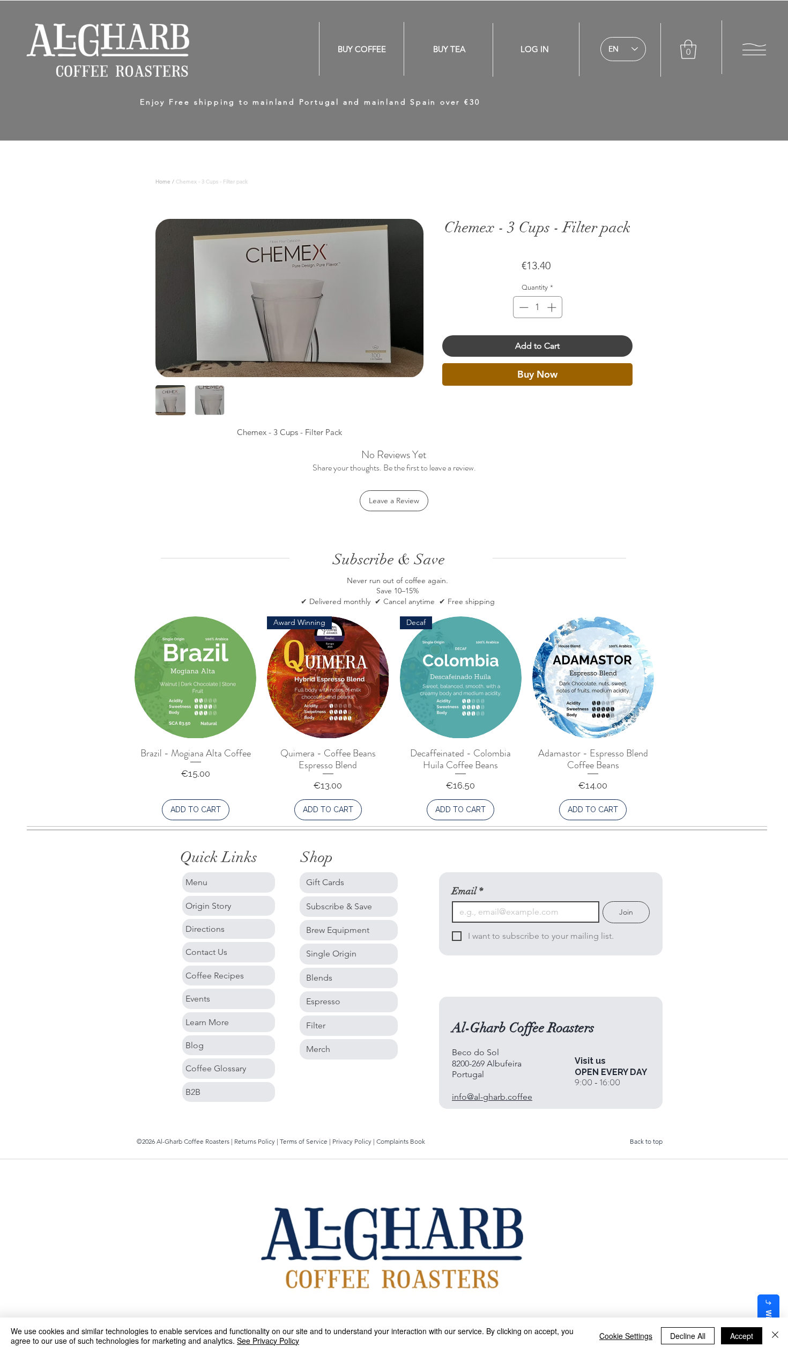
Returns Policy (255, 1141)
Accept (741, 1335)
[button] (688, 49)
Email (467, 891)
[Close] (775, 1335)
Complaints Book (400, 1141)
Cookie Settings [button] (625, 1335)
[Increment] (553, 307)
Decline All (687, 1335)
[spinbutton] (537, 307)
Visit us (590, 1061)
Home (162, 181)
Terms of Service (304, 1141)
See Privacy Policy (268, 1340)
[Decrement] (523, 307)
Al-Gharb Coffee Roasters (523, 1027)
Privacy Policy (352, 1141)
